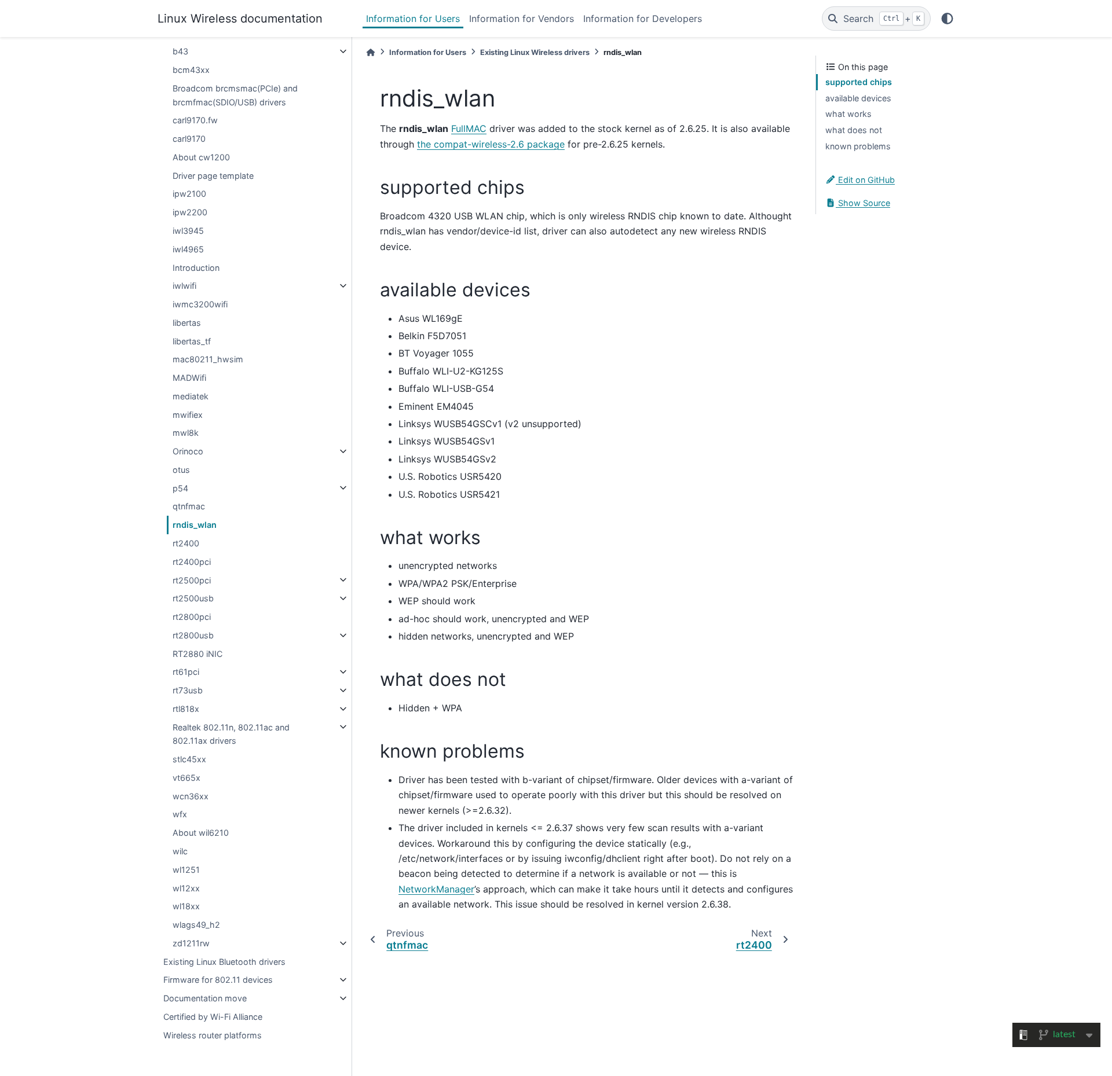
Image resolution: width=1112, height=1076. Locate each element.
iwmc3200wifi (200, 304)
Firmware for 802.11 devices (218, 980)
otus (181, 470)
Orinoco (188, 451)
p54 (180, 488)
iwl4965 (188, 249)
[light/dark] (947, 18)
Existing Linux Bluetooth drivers (224, 961)
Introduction (196, 267)
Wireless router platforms (212, 1035)
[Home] (370, 52)
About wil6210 (201, 833)
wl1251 (186, 870)
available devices (858, 98)
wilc (180, 851)
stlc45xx (189, 759)
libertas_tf (192, 341)
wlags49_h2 (196, 925)
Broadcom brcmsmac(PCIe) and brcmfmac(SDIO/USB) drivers (235, 95)
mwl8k (186, 433)
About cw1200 (201, 157)
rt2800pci (192, 617)
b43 (180, 51)
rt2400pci (192, 562)
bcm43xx (191, 70)
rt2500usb (193, 598)
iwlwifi (184, 286)
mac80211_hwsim (208, 359)
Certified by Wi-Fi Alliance (212, 1017)
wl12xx (186, 888)
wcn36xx (191, 796)
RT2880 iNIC (197, 653)
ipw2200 (190, 212)
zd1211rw (191, 943)
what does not (853, 130)
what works (848, 114)
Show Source (863, 202)
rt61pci (186, 672)
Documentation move (205, 998)
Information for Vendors (521, 18)
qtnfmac (189, 506)
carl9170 (189, 139)
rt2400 (186, 543)
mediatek (191, 396)
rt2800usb (193, 635)
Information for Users (413, 18)
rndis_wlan (195, 525)
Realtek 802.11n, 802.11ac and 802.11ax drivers (231, 734)
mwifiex (188, 414)
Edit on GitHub (865, 180)
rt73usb (188, 690)
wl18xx (186, 906)
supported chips (858, 82)
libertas (187, 323)
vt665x (186, 778)
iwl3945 (188, 231)
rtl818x (186, 709)
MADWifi (189, 378)
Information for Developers (642, 18)
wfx (180, 814)
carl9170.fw (195, 120)
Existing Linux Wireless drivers (535, 52)
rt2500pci (192, 580)
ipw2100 (189, 194)
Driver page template (213, 175)
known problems (858, 146)
